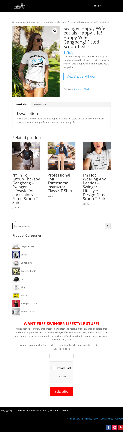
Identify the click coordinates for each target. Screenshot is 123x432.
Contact (119, 418)
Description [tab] (21, 104)
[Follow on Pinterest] (120, 427)
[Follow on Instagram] (114, 427)
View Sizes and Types (81, 76)
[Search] (108, 226)
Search (15, 221)
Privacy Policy (91, 418)
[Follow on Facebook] (108, 427)
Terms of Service (74, 418)
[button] (54, 31)
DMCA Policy (107, 418)
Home (15, 22)
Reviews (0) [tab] (40, 104)
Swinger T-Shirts (27, 22)
